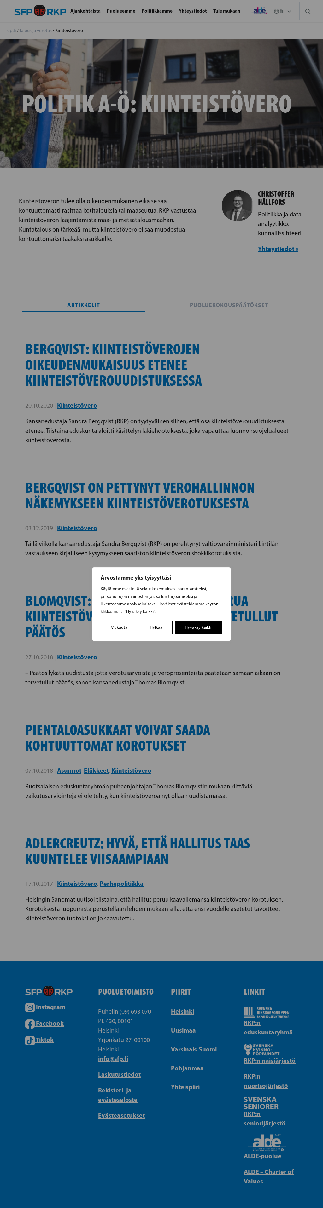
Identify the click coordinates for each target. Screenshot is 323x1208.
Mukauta (119, 627)
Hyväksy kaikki (198, 627)
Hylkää (156, 627)
